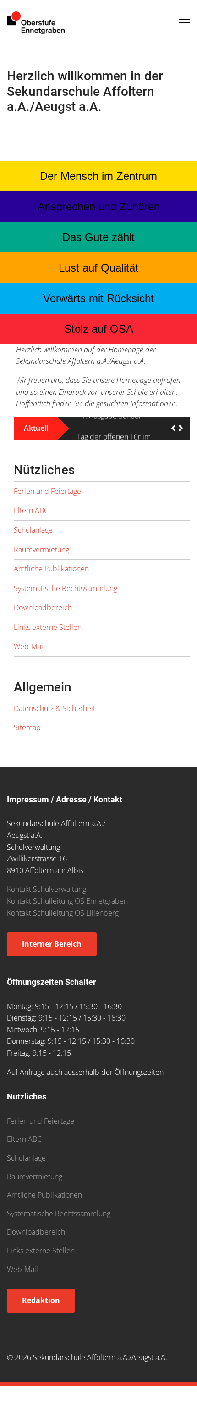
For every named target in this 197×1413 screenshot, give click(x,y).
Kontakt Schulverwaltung (46, 895)
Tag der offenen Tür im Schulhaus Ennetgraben (115, 431)
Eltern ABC (31, 516)
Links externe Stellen (48, 633)
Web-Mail (29, 652)
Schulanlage (33, 535)
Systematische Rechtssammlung (65, 594)
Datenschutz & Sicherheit (54, 714)
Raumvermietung (41, 555)
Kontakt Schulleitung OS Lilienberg (63, 918)
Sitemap (27, 733)
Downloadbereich (43, 613)
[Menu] (184, 23)
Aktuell (36, 431)
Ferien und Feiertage (47, 497)
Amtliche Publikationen (51, 575)
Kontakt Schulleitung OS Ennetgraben (67, 907)
